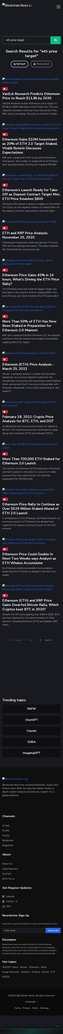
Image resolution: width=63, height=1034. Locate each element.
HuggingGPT (31, 753)
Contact (6, 873)
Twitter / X (11, 901)
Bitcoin (23, 967)
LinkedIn (10, 896)
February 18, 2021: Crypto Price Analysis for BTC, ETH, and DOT (28, 419)
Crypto (6, 835)
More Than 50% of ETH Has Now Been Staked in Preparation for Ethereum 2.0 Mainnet (29, 325)
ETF (53, 972)
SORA (32, 742)
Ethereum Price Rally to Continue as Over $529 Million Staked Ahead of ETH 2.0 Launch (30, 508)
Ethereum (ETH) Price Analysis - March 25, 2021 (28, 366)
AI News (35, 972)
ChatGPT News (10, 967)
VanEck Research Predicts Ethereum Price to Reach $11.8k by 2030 (31, 95)
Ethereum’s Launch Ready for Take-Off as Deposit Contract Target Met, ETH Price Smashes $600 (31, 194)
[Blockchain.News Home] (16, 7)
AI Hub (5, 825)
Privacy (26, 1008)
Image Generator (10, 972)
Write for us (8, 878)
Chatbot (25, 972)
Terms (17, 1008)
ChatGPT (31, 720)
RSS (8, 906)
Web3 (44, 967)
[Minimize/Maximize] (57, 1026)
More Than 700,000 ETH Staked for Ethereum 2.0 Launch (31, 461)
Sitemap (44, 1008)
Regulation (8, 845)
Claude (31, 731)
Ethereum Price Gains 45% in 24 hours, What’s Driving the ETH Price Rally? (30, 279)
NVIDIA (5, 976)
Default (21, 64)
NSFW (31, 709)
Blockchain (8, 840)
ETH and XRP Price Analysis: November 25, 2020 (25, 235)
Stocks (6, 830)
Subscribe (53, 930)
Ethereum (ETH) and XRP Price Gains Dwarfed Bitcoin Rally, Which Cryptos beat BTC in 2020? (30, 604)
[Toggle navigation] (58, 7)
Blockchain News (25, 995)
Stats (35, 1008)
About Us (7, 863)
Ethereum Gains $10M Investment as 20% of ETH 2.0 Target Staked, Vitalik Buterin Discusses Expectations (29, 146)
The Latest (42, 64)
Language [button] (30, 1001)
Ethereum (34, 967)
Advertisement (10, 868)
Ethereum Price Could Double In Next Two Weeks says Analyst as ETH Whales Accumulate (29, 558)
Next (47, 640)
